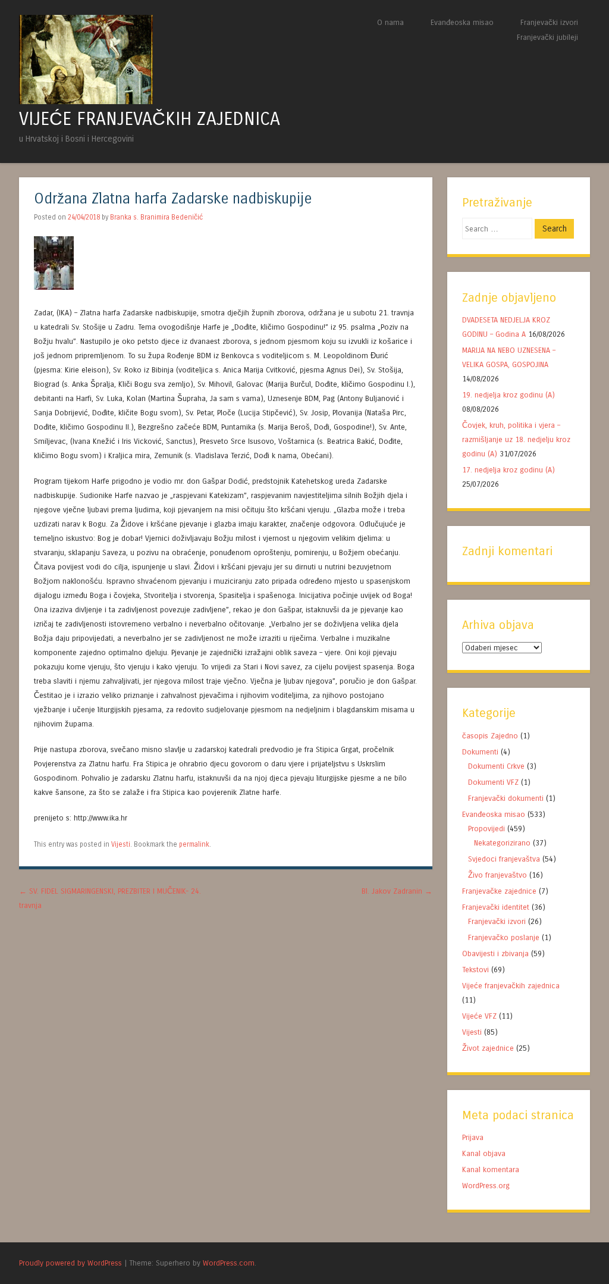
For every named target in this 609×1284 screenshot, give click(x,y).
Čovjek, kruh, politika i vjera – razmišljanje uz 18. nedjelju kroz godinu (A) (516, 439)
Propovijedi (486, 828)
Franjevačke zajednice (499, 891)
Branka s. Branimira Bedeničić (156, 217)
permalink (194, 844)
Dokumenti (480, 751)
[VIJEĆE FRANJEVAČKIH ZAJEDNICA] (86, 101)
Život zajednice (488, 1048)
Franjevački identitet (495, 907)
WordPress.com (229, 1262)
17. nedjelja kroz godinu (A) (508, 469)
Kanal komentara (490, 1169)
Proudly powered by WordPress (70, 1262)
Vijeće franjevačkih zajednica (511, 985)
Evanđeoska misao (462, 22)
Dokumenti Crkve (496, 766)
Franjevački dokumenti (506, 798)
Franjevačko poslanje (503, 937)
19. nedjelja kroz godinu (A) (509, 394)
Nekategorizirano (502, 842)
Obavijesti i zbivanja (495, 953)
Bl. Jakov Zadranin (397, 891)
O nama (390, 22)
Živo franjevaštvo (497, 874)
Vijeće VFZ (479, 1015)
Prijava (473, 1137)
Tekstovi (475, 969)
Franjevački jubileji (547, 37)
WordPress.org (486, 1185)
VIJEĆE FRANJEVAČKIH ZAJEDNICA (149, 119)
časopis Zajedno (490, 735)
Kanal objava (484, 1153)
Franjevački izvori (549, 22)
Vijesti (120, 844)
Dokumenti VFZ (493, 782)
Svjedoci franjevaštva (504, 858)
